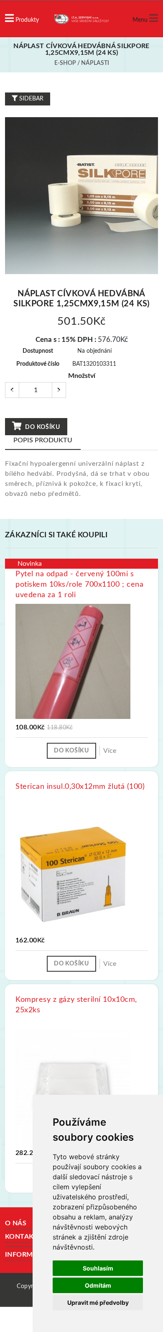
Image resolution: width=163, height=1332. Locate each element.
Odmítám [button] (98, 1285)
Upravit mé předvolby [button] (98, 1302)
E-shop (65, 63)
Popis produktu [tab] (42, 440)
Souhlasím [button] (98, 1268)
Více (109, 750)
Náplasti (95, 63)
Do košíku (42, 427)
